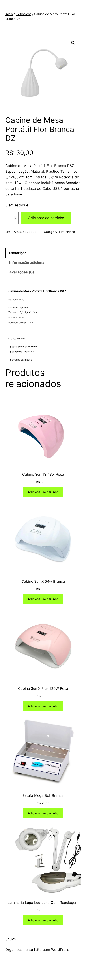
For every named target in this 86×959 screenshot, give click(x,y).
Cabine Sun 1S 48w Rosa (43, 474)
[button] (73, 43)
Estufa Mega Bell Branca (43, 795)
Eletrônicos (23, 14)
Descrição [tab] (18, 253)
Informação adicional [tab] (27, 262)
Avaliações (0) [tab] (21, 272)
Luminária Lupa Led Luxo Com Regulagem (43, 902)
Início (9, 14)
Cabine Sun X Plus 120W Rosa (43, 688)
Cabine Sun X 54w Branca (43, 581)
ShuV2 (10, 939)
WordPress (60, 949)
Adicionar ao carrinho (46, 218)
